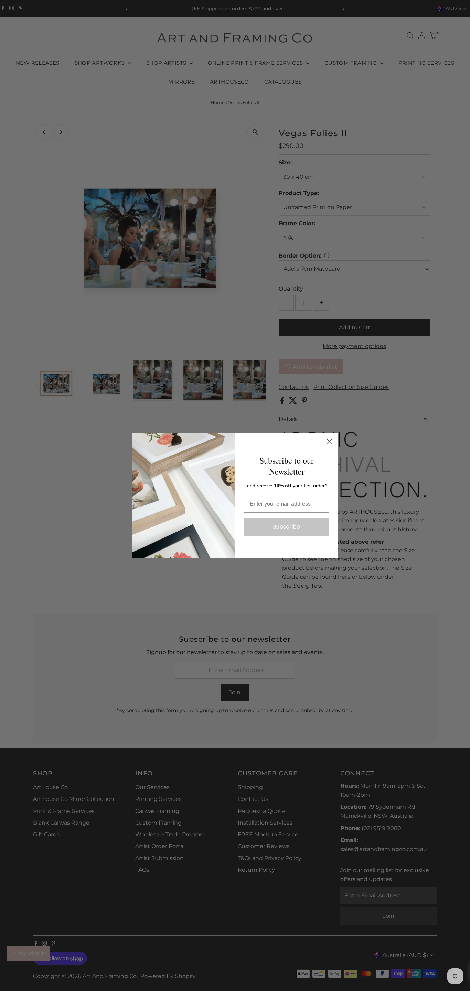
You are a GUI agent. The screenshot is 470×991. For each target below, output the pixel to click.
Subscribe (286, 527)
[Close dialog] (329, 442)
